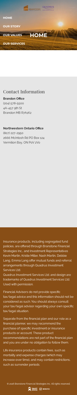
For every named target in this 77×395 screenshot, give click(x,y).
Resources (12, 52)
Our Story (11, 26)
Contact (10, 69)
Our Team (11, 61)
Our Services (14, 43)
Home (7, 18)
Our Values (12, 35)
